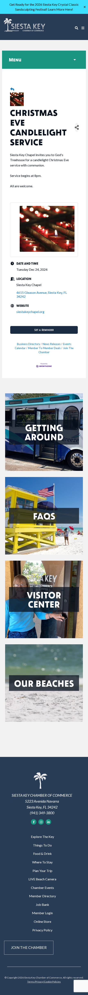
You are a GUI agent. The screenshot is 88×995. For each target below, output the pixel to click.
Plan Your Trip (42, 871)
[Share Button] (77, 127)
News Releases (52, 344)
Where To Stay (42, 862)
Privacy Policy (42, 930)
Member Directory (42, 896)
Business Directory (28, 344)
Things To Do (42, 845)
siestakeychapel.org (30, 312)
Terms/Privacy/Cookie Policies (44, 981)
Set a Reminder (44, 330)
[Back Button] (12, 89)
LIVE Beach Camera (42, 879)
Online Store (42, 921)
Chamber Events (42, 888)
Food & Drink (42, 853)
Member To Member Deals (44, 348)
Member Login (42, 913)
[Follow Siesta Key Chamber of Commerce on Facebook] (33, 822)
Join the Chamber (29, 947)
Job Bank (42, 904)
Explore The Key (42, 837)
